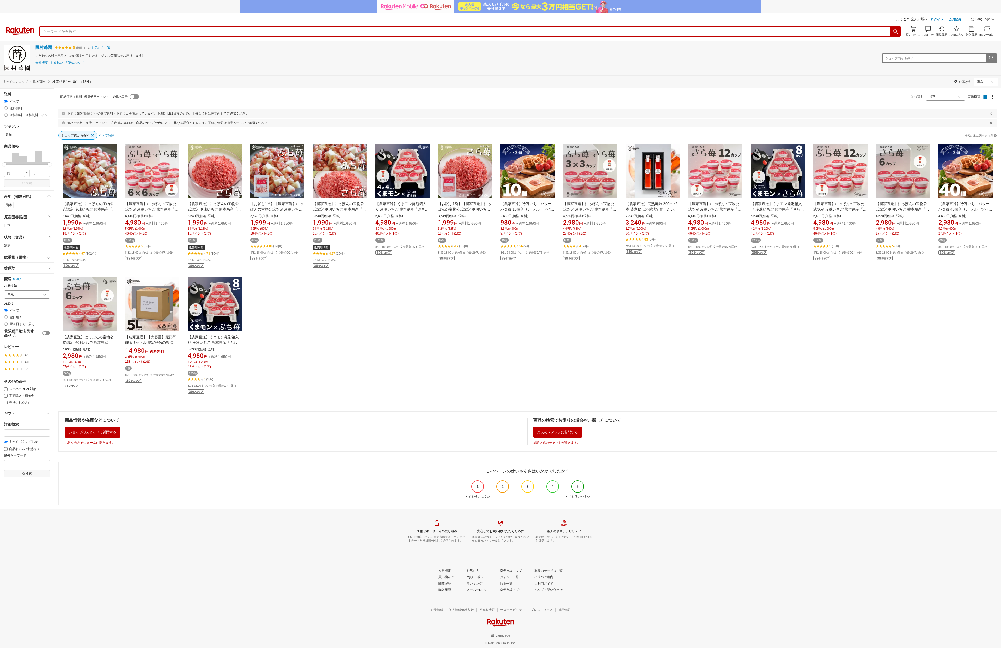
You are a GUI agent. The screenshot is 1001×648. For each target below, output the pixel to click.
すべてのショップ (15, 81)
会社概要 (41, 62)
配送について (75, 62)
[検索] (895, 31)
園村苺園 (43, 47)
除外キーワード (15, 455)
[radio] (6, 101)
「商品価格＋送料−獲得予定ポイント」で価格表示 (92, 97)
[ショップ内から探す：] (991, 58)
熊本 (9, 205)
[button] (983, 20)
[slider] (4, 164)
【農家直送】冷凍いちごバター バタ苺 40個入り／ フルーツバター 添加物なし (965, 209)
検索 (29, 183)
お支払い (57, 62)
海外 (19, 279)
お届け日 (10, 303)
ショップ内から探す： (901, 58)
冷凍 (7, 245)
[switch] (46, 333)
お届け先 (10, 285)
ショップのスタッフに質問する (92, 432)
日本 (7, 225)
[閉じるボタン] (991, 113)
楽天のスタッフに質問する (557, 432)
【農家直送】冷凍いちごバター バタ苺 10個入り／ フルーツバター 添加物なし (527, 209)
